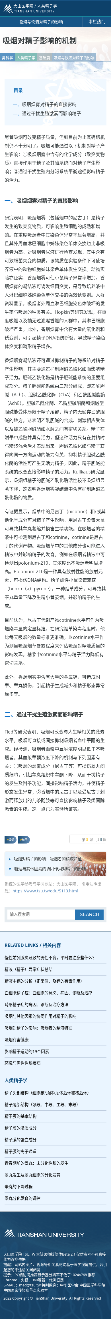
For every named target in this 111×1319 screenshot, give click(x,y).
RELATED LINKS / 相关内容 (33, 945)
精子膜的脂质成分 (20, 1128)
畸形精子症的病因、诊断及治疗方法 (36, 1004)
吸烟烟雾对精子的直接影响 (49, 104)
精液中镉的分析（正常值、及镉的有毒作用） (44, 981)
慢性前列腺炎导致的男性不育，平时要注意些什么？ (50, 957)
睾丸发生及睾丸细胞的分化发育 (32, 1175)
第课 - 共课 (94, 839)
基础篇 (44, 57)
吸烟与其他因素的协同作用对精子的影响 (50, 869)
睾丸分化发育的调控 (22, 1198)
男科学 (7, 57)
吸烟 (11, 840)
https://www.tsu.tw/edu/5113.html (45, 891)
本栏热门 (97, 21)
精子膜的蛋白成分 (20, 1139)
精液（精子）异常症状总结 (28, 969)
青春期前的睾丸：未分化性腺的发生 (36, 1163)
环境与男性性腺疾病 (22, 1063)
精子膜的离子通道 (20, 1151)
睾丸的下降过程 (18, 1186)
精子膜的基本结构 (20, 1116)
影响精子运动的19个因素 (27, 1051)
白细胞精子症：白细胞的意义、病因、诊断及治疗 (48, 993)
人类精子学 (26, 57)
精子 (25, 840)
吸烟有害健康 (16, 1039)
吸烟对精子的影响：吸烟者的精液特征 (48, 859)
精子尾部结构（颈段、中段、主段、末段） (42, 1104)
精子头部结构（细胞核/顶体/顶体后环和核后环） (48, 1093)
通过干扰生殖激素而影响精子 (51, 113)
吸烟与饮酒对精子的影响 (74, 57)
